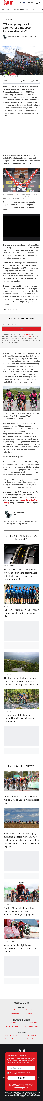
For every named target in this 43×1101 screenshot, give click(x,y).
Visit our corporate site (28, 1093)
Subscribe (30, 2)
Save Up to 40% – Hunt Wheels (24, 9)
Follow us (25, 81)
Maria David (14, 37)
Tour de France (14, 1010)
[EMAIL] (15, 515)
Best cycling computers (32, 1026)
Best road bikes (11, 1022)
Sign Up (21, 1078)
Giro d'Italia (29, 1010)
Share (8, 81)
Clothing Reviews (32, 1039)
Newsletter (36, 81)
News (37, 37)
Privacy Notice (27, 336)
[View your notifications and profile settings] (21, 3)
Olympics (29, 1013)
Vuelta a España (14, 1013)
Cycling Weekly (7, 19)
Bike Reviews (32, 1035)
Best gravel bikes (32, 1022)
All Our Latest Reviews (11, 1035)
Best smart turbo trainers (11, 1026)
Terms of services (25, 334)
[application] (21, 226)
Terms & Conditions (20, 1087)
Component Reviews (11, 1039)
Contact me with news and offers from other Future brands (22, 1073)
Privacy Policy (28, 1085)
